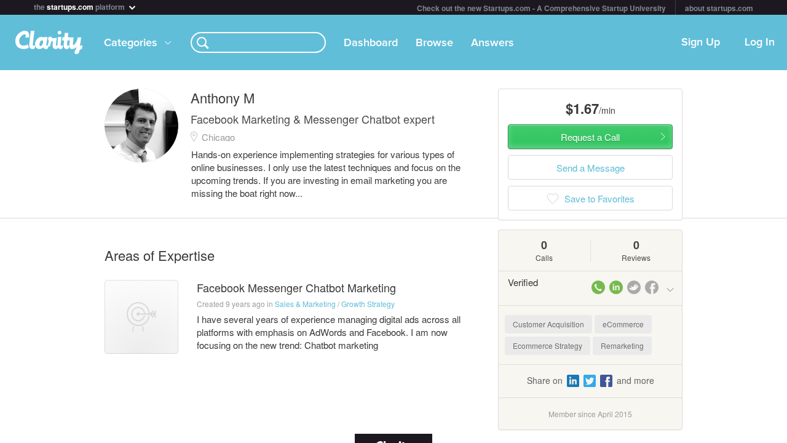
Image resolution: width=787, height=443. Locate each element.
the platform (80, 5)
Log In (760, 42)
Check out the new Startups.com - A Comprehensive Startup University (541, 8)
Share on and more (590, 380)
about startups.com (719, 8)
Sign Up (700, 42)
